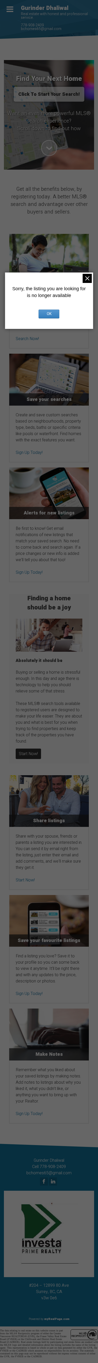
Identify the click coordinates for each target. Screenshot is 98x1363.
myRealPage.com (57, 1319)
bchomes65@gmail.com (41, 29)
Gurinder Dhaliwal (44, 8)
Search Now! (27, 339)
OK (49, 314)
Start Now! (28, 754)
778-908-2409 (32, 25)
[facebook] (44, 1182)
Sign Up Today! (29, 452)
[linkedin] (53, 1182)
